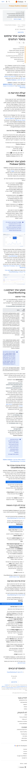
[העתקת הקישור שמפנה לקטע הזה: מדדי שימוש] (14, 297)
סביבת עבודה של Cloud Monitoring (16, 518)
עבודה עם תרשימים (14, 577)
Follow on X (24, 719)
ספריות (25, 706)
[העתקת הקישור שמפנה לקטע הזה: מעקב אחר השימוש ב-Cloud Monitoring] (6, 293)
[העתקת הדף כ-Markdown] (19, 43)
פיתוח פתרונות (21, 26)
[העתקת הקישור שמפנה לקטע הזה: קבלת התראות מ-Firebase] (15, 96)
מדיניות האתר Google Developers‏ (12, 687)
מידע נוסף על (15, 672)
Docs (19, 25)
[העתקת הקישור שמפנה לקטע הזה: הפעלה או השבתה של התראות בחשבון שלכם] (15, 132)
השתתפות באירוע (23, 723)
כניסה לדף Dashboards (15, 527)
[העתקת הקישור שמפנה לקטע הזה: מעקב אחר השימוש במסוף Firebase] (8, 164)
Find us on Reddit (23, 717)
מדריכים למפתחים (23, 700)
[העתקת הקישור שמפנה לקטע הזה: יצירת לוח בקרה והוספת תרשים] (18, 507)
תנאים (25, 763)
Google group (24, 734)
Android (25, 749)
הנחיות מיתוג (24, 738)
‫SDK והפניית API (23, 702)
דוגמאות (25, 704)
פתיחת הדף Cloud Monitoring (14, 482)
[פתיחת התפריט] (25, 1)
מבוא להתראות (21, 663)
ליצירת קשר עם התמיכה (22, 729)
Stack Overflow (23, 731)
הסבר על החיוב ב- (16, 80)
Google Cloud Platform (22, 755)
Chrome (25, 751)
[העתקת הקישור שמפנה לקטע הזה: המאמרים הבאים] (7, 668)
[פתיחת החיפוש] (9, 1)
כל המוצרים (24, 758)
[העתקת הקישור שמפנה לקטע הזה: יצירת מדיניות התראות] (6, 581)
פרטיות (21, 763)
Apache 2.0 (4, 686)
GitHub (25, 709)
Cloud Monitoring (13, 256)
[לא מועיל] (16, 29)
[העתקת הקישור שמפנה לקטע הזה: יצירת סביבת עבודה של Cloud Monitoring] (9, 468)
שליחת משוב (21, 32)
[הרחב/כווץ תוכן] (19, 47)
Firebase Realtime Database (18, 6)
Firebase (23, 25)
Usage (12, 171)
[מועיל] (18, 29)
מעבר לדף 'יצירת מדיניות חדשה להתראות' (11, 603)
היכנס (3, 1)
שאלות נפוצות (24, 740)
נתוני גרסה (25, 736)
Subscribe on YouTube (22, 721)
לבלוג (26, 714)
